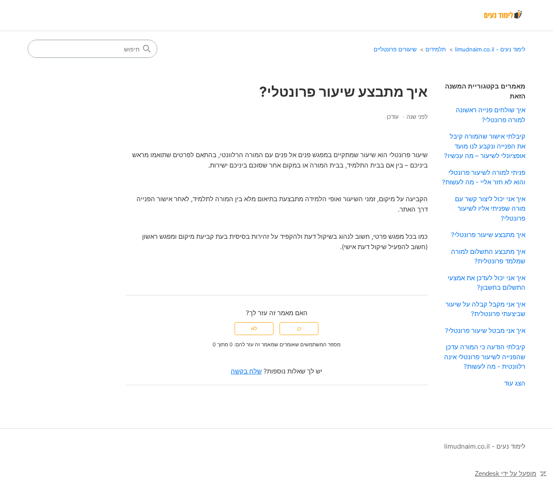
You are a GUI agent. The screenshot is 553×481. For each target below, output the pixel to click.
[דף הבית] (503, 15)
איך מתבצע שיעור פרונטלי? (488, 235)
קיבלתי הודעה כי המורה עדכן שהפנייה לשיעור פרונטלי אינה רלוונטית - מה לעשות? (484, 356)
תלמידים (436, 49)
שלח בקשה (246, 371)
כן (299, 328)
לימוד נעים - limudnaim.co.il (490, 49)
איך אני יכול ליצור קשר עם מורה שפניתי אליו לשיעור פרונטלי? (490, 208)
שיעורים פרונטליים (395, 49)
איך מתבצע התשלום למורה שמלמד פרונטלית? (488, 256)
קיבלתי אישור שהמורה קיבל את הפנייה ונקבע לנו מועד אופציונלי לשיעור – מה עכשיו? (484, 146)
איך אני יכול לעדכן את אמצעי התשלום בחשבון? (486, 283)
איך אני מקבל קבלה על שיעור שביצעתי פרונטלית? (485, 309)
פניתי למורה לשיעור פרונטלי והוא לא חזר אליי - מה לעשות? (483, 177)
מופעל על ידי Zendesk (505, 473)
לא (254, 328)
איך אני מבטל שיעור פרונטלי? (485, 330)
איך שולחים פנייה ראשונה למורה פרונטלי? (490, 115)
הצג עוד (514, 383)
